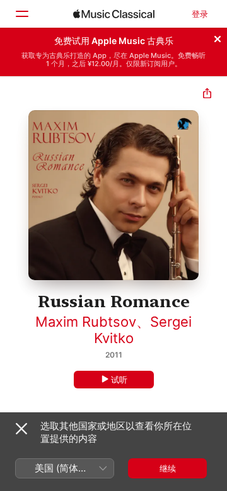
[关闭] (217, 37)
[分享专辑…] (207, 95)
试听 (119, 380)
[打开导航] (21, 14)
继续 (168, 468)
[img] (113, 13)
